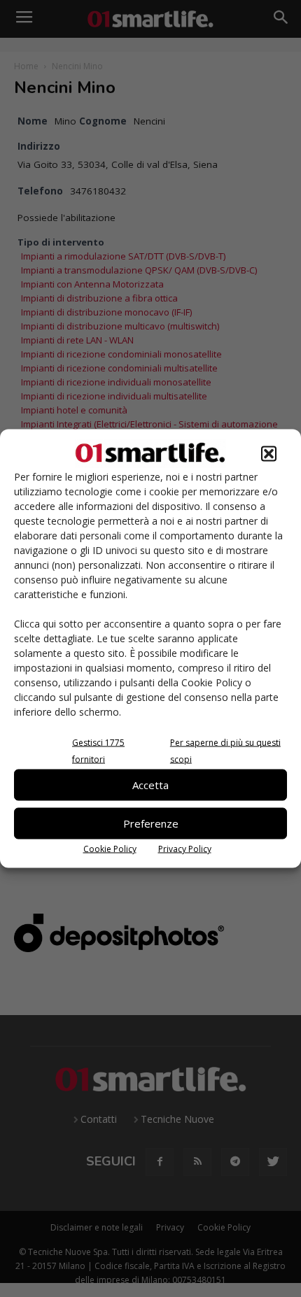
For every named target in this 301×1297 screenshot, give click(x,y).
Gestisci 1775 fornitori (98, 750)
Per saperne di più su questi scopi (225, 750)
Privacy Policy (184, 848)
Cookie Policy (109, 848)
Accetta (150, 785)
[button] (269, 453)
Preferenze (150, 823)
